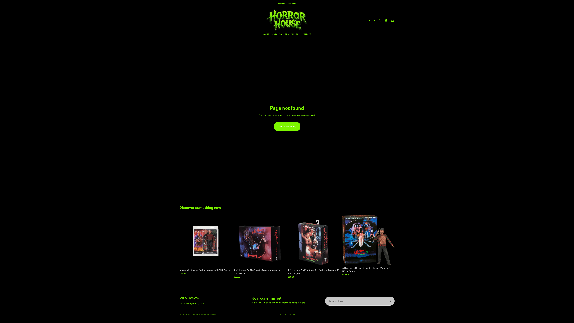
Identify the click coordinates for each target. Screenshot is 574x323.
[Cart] (392, 20)
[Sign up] (390, 301)
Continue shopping (287, 126)
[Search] (379, 20)
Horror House (192, 314)
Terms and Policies (287, 314)
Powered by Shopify (207, 314)
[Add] (227, 262)
